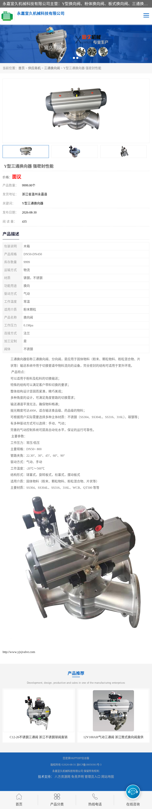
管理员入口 (93, 776)
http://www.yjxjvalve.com (19, 652)
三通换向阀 (52, 68)
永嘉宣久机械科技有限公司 (67, 770)
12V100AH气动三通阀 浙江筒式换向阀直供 (39, 737)
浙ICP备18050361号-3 (89, 764)
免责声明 (77, 776)
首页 (21, 68)
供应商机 (34, 68)
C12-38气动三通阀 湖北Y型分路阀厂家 (113, 737)
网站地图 (107, 776)
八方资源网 (62, 776)
